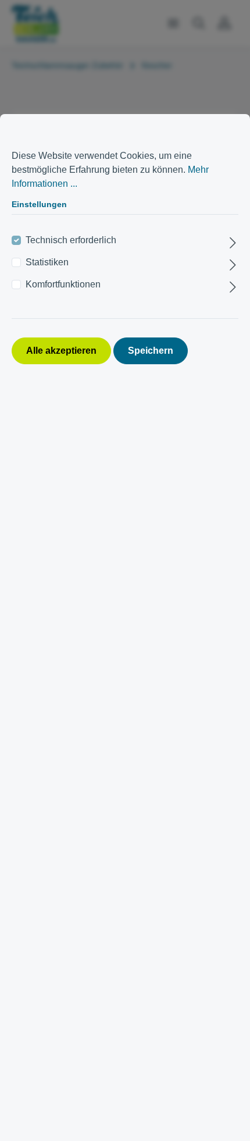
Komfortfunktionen (63, 284)
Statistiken (47, 262)
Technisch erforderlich (71, 240)
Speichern (150, 351)
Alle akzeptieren (61, 351)
